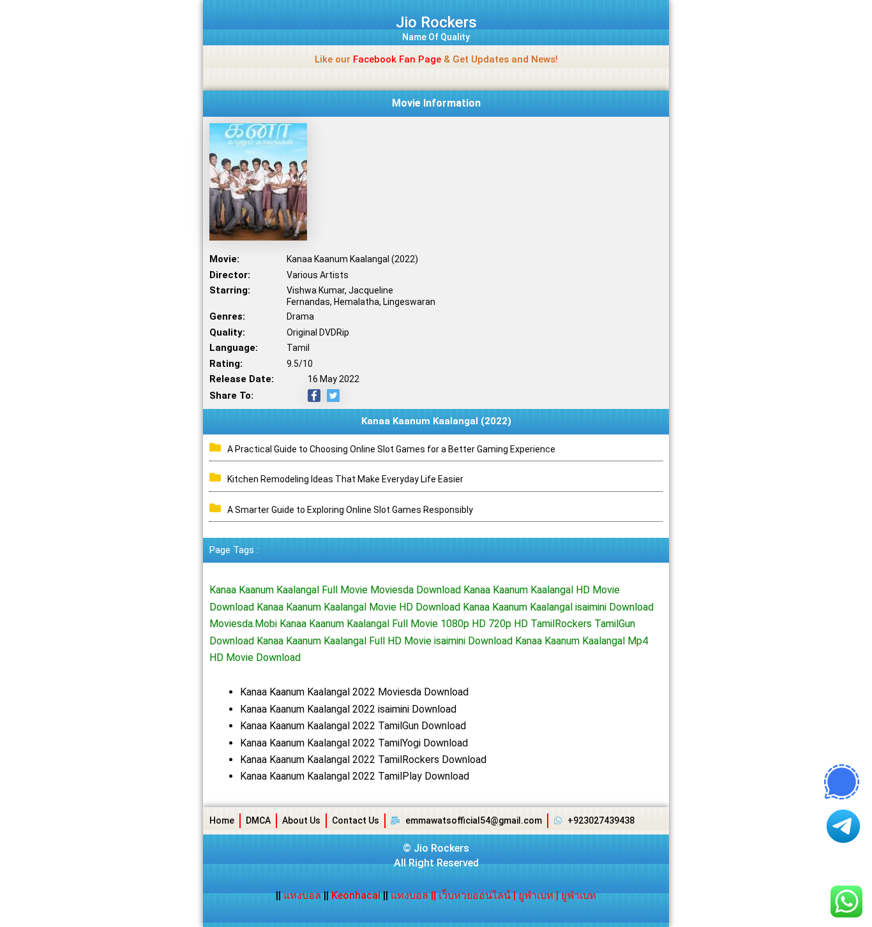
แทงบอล (303, 895)
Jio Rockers (436, 22)
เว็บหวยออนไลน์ (475, 895)
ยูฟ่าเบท (535, 895)
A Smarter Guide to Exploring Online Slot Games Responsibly (350, 510)
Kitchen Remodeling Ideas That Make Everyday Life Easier (345, 479)
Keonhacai (355, 895)
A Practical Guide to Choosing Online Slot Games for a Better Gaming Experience (391, 449)
